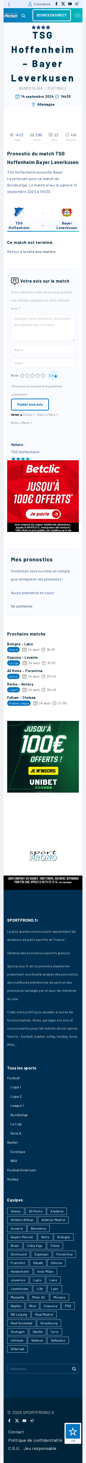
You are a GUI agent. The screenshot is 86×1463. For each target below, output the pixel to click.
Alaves (16, 1211)
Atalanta (56, 1211)
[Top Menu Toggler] (78, 15)
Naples (16, 1306)
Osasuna (50, 1306)
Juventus (18, 1280)
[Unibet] (43, 791)
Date (42, 414)
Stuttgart (18, 1332)
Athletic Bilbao (22, 1220)
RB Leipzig (19, 1314)
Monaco (59, 1297)
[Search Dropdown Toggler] (23, 15)
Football (57, 88)
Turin (55, 1332)
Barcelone (38, 1228)
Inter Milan (45, 1271)
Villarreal (17, 1349)
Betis (45, 1237)
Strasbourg (49, 1323)
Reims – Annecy (20, 684)
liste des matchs (41, 251)
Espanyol (41, 1254)
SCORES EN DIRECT (52, 15)
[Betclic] (43, 530)
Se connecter (21, 606)
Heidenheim (20, 1271)
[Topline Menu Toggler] (8, 4)
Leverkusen (20, 1289)
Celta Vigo (35, 1246)
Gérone (56, 1263)
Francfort (18, 1263)
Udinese (17, 1340)
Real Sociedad (21, 1323)
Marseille (17, 1297)
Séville (38, 1332)
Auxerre (17, 1228)
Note (14, 375)
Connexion (42, 4)
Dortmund (19, 1254)
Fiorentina (64, 1254)
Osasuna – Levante (22, 657)
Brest (15, 1246)
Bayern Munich (22, 1237)
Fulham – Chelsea (21, 698)
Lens (53, 1280)
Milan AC (39, 1297)
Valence (37, 1340)
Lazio (37, 1280)
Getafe (38, 1263)
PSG (68, 1306)
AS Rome (36, 1211)
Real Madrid (44, 1314)
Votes (17, 414)
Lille (40, 1289)
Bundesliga (31, 88)
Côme (54, 1246)
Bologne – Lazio (20, 644)
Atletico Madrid (53, 1220)
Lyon (54, 1289)
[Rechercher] (74, 1368)
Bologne (63, 1237)
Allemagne (46, 104)
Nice (32, 1306)
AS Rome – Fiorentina (25, 671)
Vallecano (58, 1340)
